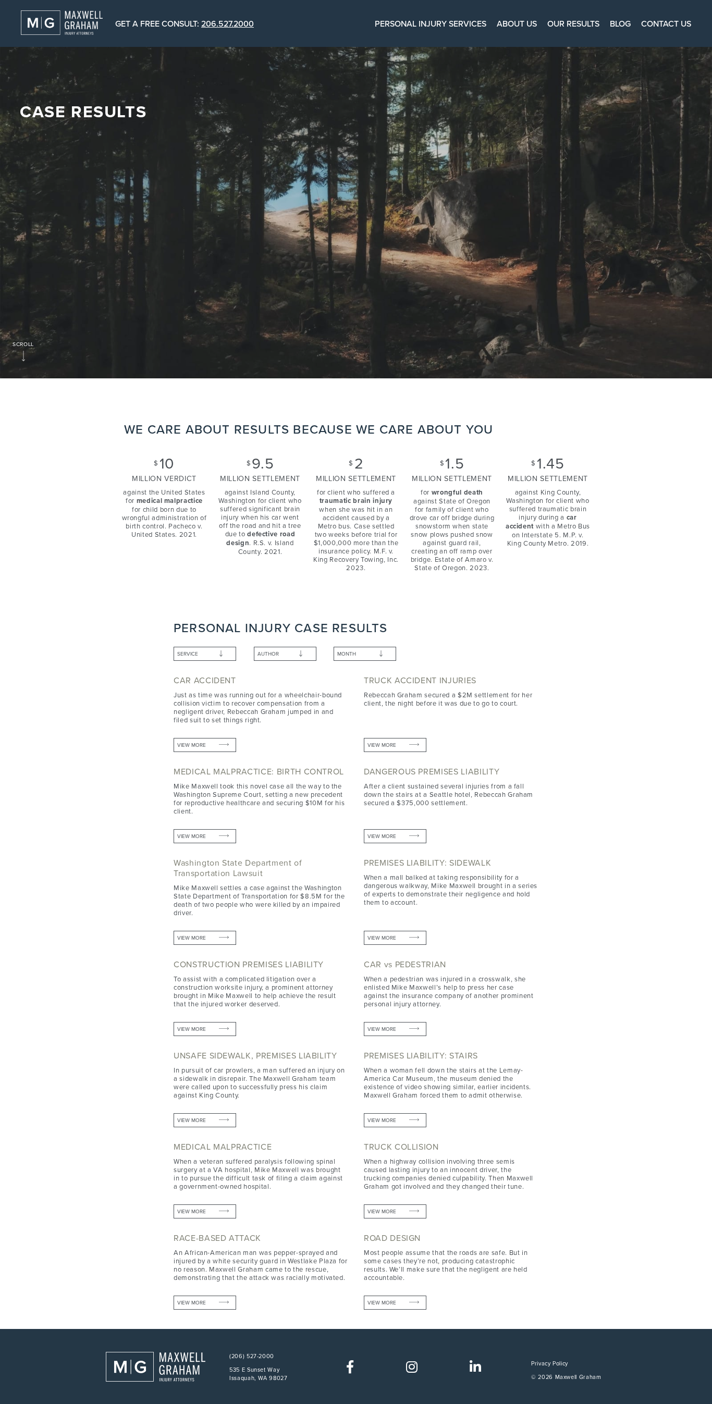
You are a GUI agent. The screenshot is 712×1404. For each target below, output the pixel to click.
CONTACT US (666, 23)
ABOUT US (517, 23)
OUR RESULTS (573, 23)
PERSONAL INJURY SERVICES (430, 23)
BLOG (620, 23)
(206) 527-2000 (251, 1356)
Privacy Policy (549, 1363)
